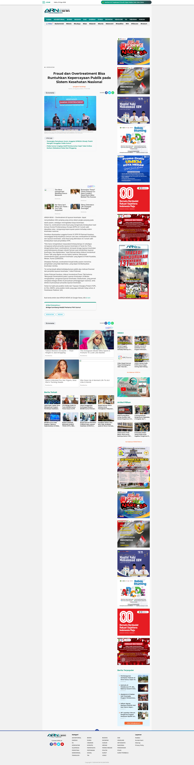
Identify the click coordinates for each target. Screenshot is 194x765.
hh (126, 19)
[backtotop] (97, 731)
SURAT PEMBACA (122, 753)
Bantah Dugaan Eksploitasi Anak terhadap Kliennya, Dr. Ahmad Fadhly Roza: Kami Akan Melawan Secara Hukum (124, 347)
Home (48, 2)
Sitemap (137, 743)
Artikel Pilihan (124, 402)
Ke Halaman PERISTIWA (133, 442)
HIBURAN (133, 19)
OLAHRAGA (75, 748)
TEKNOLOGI (75, 755)
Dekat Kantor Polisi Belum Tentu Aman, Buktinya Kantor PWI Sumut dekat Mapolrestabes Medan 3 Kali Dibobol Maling (124, 434)
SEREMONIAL (76, 753)
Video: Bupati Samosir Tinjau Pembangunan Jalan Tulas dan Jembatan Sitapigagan (124, 365)
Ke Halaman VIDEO (133, 372)
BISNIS (69, 19)
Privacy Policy (139, 745)
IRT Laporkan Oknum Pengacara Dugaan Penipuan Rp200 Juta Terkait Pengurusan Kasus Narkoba (128, 714)
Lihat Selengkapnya (133, 723)
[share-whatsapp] (112, 92)
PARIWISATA (91, 748)
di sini (88, 298)
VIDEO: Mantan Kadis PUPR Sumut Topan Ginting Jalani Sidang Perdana (141, 365)
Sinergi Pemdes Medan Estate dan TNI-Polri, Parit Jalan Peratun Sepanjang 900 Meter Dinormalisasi (127, 2)
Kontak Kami (139, 740)
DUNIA (100, 19)
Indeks (48, 19)
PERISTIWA (75, 750)
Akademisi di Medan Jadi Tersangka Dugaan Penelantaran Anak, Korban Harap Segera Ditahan (128, 696)
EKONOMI (109, 19)
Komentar (51, 93)
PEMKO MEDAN (107, 748)
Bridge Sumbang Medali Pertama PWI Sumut (63, 307)
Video (50, 24)
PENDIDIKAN (121, 748)
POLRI (119, 750)
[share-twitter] (109, 92)
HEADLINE (119, 19)
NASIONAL (120, 745)
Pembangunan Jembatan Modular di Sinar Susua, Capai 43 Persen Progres (128, 678)
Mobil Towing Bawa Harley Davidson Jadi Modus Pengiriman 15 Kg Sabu (125, 417)
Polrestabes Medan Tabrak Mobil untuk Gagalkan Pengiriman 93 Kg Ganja (142, 434)
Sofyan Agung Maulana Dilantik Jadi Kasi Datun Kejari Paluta (128, 705)
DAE (84, 19)
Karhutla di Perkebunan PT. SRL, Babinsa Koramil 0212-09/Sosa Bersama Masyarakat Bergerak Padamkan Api (128, 687)
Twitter (59, 747)
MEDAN (60, 314)
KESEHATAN (50, 314)
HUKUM (142, 19)
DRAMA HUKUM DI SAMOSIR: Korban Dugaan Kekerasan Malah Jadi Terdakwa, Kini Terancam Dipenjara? (140, 347)
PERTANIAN (91, 750)
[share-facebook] (106, 92)
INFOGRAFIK (121, 743)
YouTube (64, 747)
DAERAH (92, 19)
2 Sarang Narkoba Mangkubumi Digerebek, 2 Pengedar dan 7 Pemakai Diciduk (142, 417)
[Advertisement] (99, 9)
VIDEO (120, 333)
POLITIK (104, 750)
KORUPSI (90, 745)
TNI (88, 755)
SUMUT (104, 753)
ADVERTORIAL (59, 19)
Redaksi (137, 738)
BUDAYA (77, 19)
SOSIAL (89, 753)
